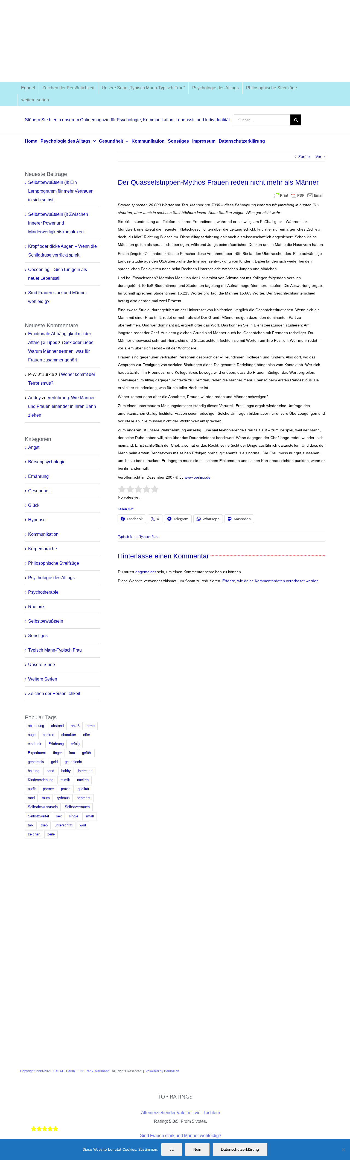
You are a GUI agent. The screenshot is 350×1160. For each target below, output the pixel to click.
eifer (86, 735)
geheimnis (36, 762)
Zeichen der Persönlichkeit (54, 693)
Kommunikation (43, 534)
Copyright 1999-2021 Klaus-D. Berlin (47, 1071)
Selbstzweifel (38, 816)
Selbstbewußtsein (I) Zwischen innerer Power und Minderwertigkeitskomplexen (58, 223)
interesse (85, 771)
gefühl (87, 753)
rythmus (63, 798)
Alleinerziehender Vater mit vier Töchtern (180, 1112)
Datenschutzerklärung (240, 1149)
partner (48, 789)
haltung (33, 771)
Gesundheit (39, 490)
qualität (83, 789)
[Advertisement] (175, 41)
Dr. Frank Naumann (94, 1071)
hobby (66, 771)
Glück (33, 505)
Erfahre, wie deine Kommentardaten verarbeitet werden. (271, 581)
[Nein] (343, 1149)
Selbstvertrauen (77, 807)
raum (46, 798)
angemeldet (145, 572)
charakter (68, 735)
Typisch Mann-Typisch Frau (138, 537)
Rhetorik (36, 606)
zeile (51, 834)
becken (48, 735)
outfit (32, 789)
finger (57, 753)
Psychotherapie (43, 592)
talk (31, 825)
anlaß (75, 726)
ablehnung (36, 726)
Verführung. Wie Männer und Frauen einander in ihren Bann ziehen (62, 406)
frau (72, 753)
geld (54, 762)
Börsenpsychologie (47, 462)
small (89, 816)
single (73, 816)
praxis (66, 789)
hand (50, 771)
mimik (65, 780)
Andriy (34, 397)
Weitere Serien (42, 679)
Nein (197, 1149)
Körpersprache (42, 548)
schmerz (84, 798)
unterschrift (63, 825)
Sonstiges (38, 635)
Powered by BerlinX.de (162, 1071)
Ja (172, 1149)
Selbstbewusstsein (43, 807)
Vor (318, 156)
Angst (33, 447)
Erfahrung (56, 744)
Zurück (304, 156)
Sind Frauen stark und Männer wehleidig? (180, 1135)
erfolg (75, 744)
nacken (83, 780)
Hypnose (37, 519)
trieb (44, 825)
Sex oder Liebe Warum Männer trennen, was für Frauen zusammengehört (61, 351)
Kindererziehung (40, 780)
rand (31, 798)
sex (59, 816)
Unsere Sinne (41, 664)
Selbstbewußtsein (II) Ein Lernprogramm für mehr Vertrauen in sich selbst (61, 191)
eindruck (34, 744)
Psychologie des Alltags (51, 577)
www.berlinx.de (197, 477)
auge (32, 735)
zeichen (34, 834)
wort (83, 825)
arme (91, 726)
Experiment (37, 753)
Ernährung (38, 476)
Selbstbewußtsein (45, 621)
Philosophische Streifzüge (53, 563)
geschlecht (73, 762)
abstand (57, 726)
